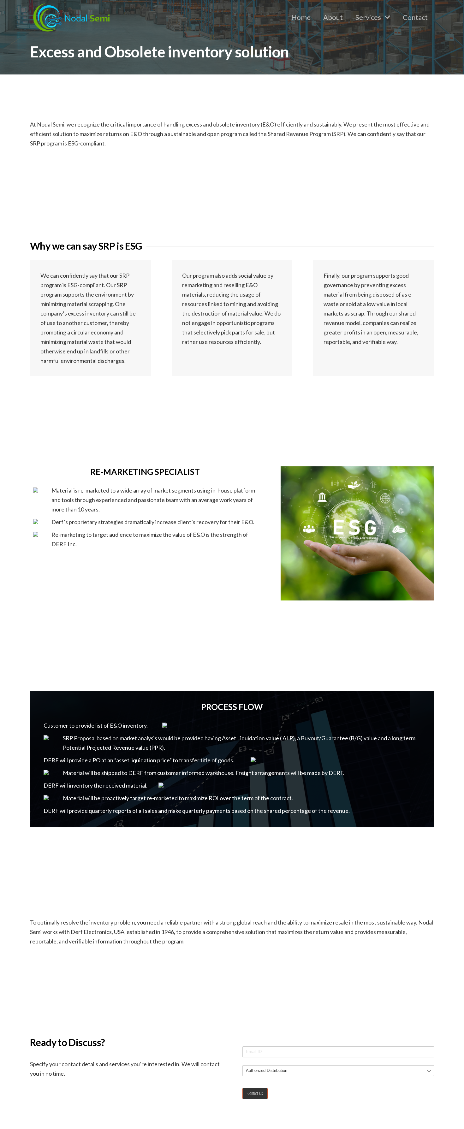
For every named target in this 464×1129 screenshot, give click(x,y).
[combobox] (338, 1070)
